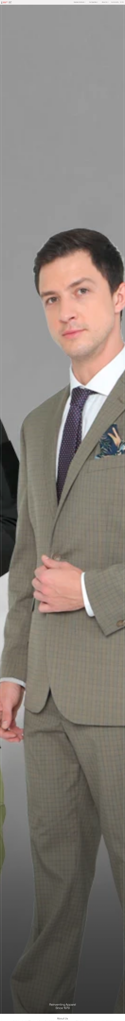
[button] (80, 2)
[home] (6, 2)
